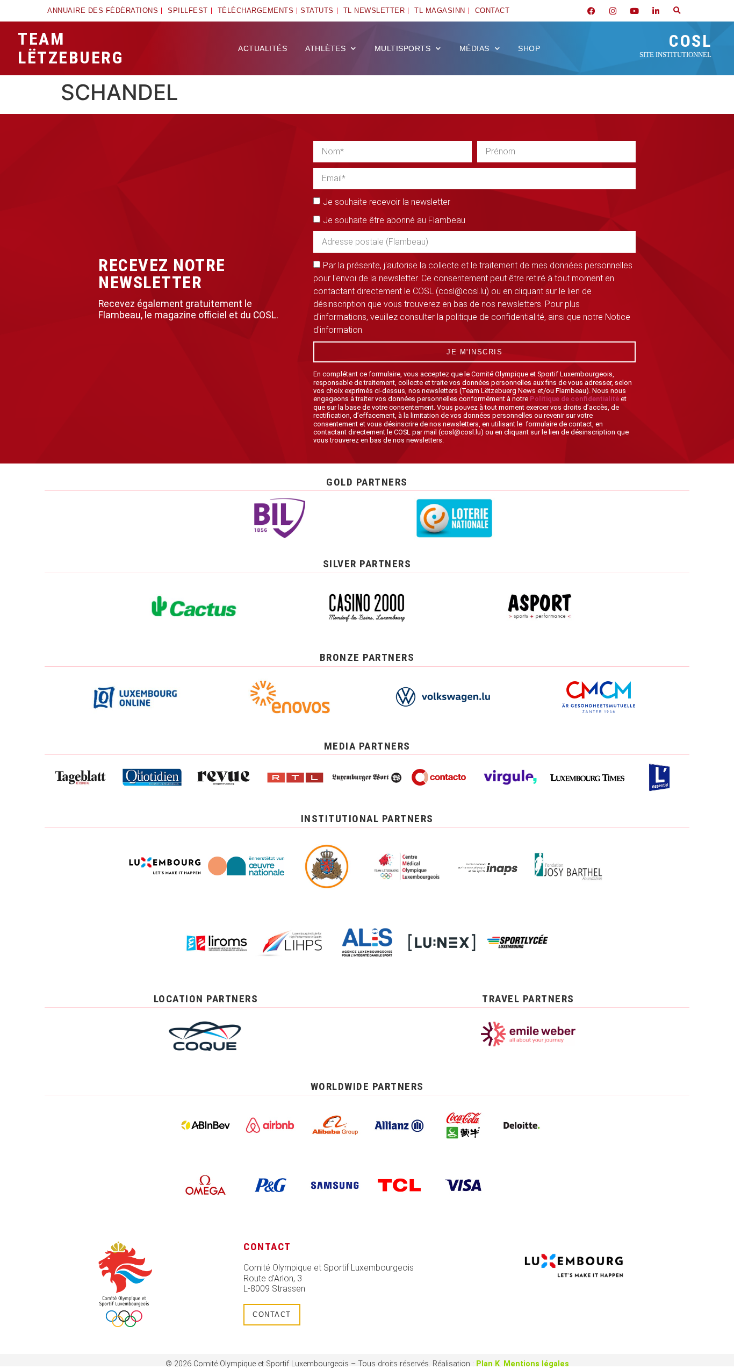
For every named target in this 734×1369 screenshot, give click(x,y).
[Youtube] (634, 11)
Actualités (262, 48)
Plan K (488, 1363)
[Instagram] (613, 11)
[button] (677, 11)
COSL (675, 45)
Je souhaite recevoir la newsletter (386, 202)
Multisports (403, 48)
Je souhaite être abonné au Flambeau (394, 220)
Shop (529, 48)
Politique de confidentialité (574, 399)
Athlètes (325, 48)
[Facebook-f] (591, 11)
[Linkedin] (655, 11)
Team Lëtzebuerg (70, 48)
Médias (474, 48)
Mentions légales (536, 1363)
